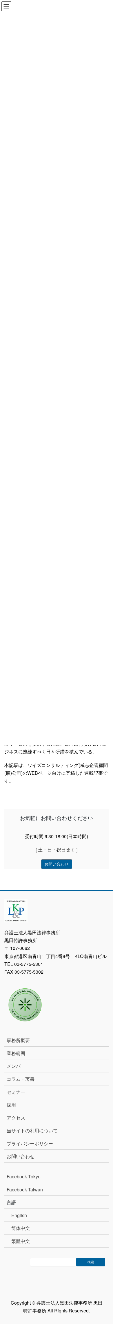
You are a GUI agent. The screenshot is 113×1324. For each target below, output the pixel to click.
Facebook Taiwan (25, 1189)
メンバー (16, 1066)
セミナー (16, 1092)
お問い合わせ (20, 1156)
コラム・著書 (20, 1079)
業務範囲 (16, 1053)
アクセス (16, 1117)
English (19, 1215)
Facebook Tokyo (26, 1176)
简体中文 (20, 1228)
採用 (11, 1104)
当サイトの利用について (32, 1130)
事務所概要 (18, 1040)
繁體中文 (20, 1241)
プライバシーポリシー (30, 1143)
